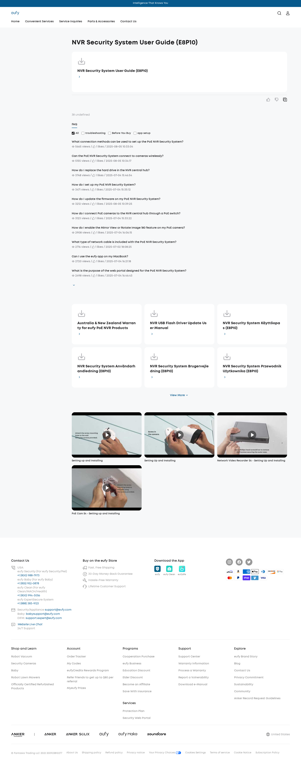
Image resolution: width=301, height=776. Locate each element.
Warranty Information (193, 663)
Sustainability (243, 684)
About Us (72, 752)
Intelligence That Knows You (150, 3)
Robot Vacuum (21, 656)
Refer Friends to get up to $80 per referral (90, 679)
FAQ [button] (74, 124)
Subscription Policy (267, 752)
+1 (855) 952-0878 (28, 583)
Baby (14, 670)
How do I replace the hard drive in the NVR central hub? (110, 170)
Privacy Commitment (249, 677)
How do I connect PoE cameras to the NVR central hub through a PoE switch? (126, 213)
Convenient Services (39, 21)
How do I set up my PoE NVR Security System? (104, 184)
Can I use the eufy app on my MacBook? (100, 256)
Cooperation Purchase (139, 656)
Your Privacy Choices (162, 752)
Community (242, 691)
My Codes (74, 663)
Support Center (189, 656)
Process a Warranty (192, 670)
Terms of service (220, 752)
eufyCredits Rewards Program (88, 670)
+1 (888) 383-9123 (28, 603)
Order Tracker (76, 656)
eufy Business (132, 663)
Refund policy (114, 752)
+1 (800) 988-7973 (28, 575)
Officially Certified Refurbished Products (32, 686)
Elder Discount (133, 677)
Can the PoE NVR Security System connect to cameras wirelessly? (117, 156)
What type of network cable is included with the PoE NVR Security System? (124, 242)
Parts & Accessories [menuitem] (101, 21)
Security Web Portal (136, 718)
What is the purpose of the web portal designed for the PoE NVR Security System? (129, 270)
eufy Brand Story (245, 656)
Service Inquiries (70, 21)
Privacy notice (136, 752)
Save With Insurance (137, 691)
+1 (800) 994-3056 (28, 595)
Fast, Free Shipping (101, 567)
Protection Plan (133, 711)
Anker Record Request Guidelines (257, 698)
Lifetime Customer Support (107, 586)
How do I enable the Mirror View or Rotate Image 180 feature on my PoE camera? (128, 227)
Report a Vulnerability (193, 677)
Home (15, 21)
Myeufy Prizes (76, 688)
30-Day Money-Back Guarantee (110, 574)
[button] (37, 41)
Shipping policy (91, 752)
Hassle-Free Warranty (103, 580)
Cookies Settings (195, 752)
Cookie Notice (242, 752)
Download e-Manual (192, 684)
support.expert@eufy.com (44, 618)
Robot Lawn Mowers (25, 677)
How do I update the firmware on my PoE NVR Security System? (116, 199)
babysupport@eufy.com (43, 614)
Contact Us (128, 21)
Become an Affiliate (136, 684)
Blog (237, 663)
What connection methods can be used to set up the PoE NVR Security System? (127, 141)
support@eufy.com (58, 609)
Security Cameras (23, 663)
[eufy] (15, 13)
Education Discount (136, 670)
